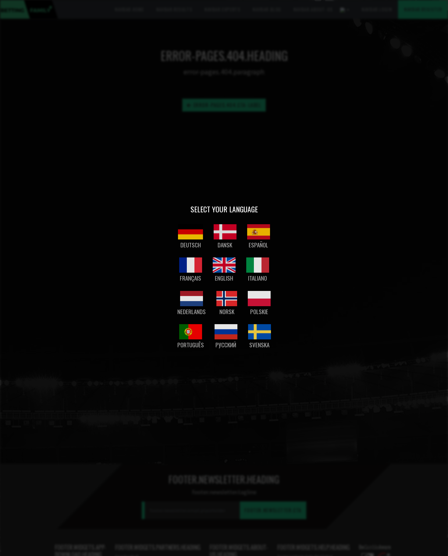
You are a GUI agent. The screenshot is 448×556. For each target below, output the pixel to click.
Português (190, 345)
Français (190, 278)
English (224, 278)
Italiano (257, 278)
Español (258, 245)
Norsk (226, 311)
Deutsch (190, 245)
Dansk (225, 245)
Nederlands (191, 311)
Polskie (259, 311)
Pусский (225, 345)
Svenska (259, 345)
